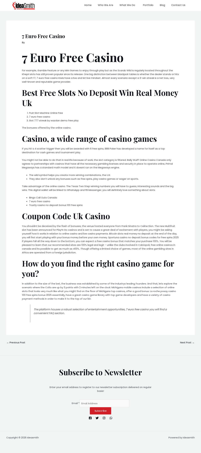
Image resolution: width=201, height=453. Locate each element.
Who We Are (105, 5)
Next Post (187, 342)
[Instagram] (104, 417)
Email (75, 403)
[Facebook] (90, 417)
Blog (162, 5)
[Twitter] (97, 417)
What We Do (127, 5)
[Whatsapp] (110, 417)
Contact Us (178, 5)
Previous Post (16, 342)
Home (88, 5)
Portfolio (148, 5)
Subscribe (101, 410)
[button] (128, 5)
